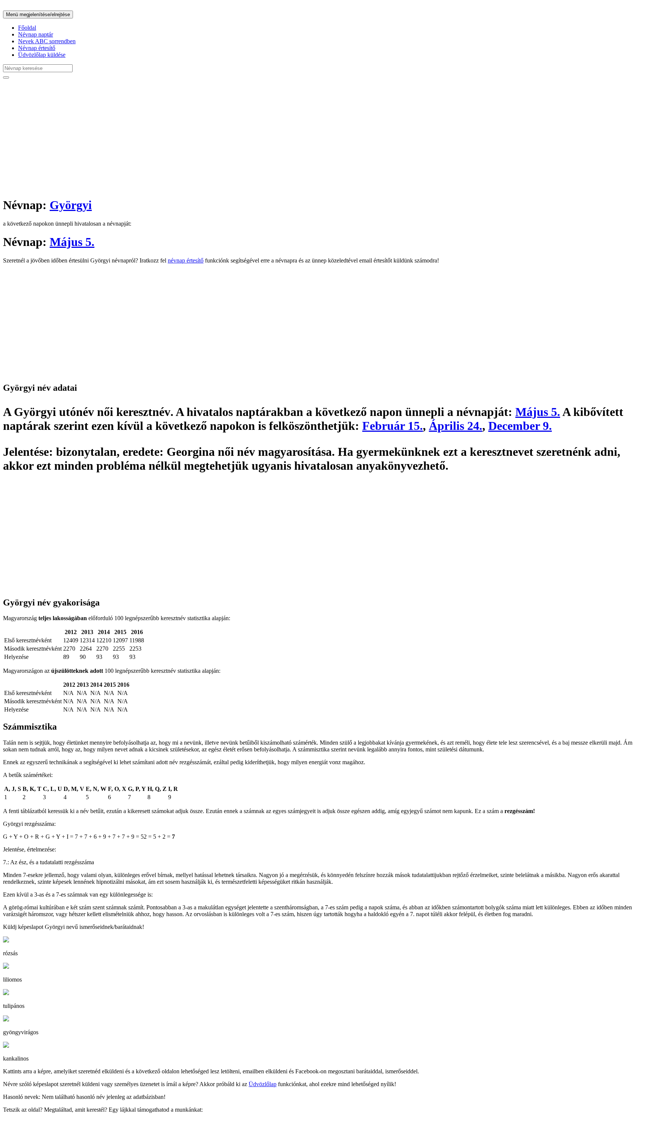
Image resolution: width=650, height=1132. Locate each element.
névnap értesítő (186, 260)
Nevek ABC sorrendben (47, 41)
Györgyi (71, 205)
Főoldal (27, 27)
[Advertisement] (228, 137)
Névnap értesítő (36, 48)
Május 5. (72, 242)
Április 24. (455, 425)
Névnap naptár (35, 34)
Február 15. (392, 425)
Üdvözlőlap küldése (41, 55)
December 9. (520, 425)
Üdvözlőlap (262, 1084)
